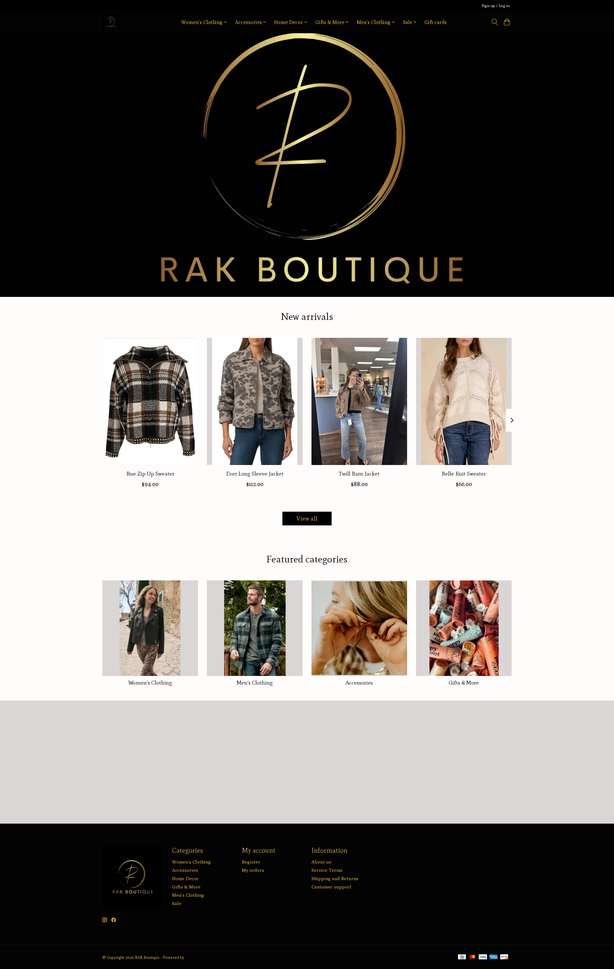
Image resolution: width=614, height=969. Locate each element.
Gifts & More (464, 682)
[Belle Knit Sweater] (464, 401)
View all (307, 518)
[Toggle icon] (494, 22)
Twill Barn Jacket (359, 473)
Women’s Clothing (150, 682)
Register (251, 861)
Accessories (359, 682)
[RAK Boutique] (111, 22)
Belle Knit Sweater (464, 473)
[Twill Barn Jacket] (359, 401)
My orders (253, 870)
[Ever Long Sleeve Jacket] (255, 401)
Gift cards (435, 22)
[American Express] (493, 957)
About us (321, 861)
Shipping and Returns (334, 878)
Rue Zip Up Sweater (150, 473)
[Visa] (483, 957)
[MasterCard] (472, 957)
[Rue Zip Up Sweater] (150, 401)
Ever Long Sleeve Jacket (255, 473)
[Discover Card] (504, 957)
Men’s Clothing (255, 682)
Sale (176, 903)
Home (167, 22)
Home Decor (185, 878)
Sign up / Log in (496, 5)
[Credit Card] (462, 957)
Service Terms (326, 870)
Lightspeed (195, 957)
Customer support (331, 886)
